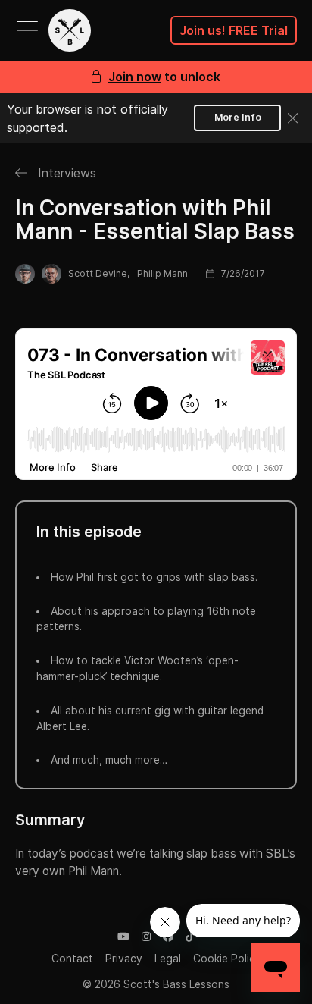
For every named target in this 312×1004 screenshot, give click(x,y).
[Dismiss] (293, 118)
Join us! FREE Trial (233, 30)
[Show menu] (27, 30)
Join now (134, 76)
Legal (167, 958)
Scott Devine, (98, 273)
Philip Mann (162, 273)
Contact (72, 958)
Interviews (65, 172)
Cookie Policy (227, 958)
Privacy (123, 958)
